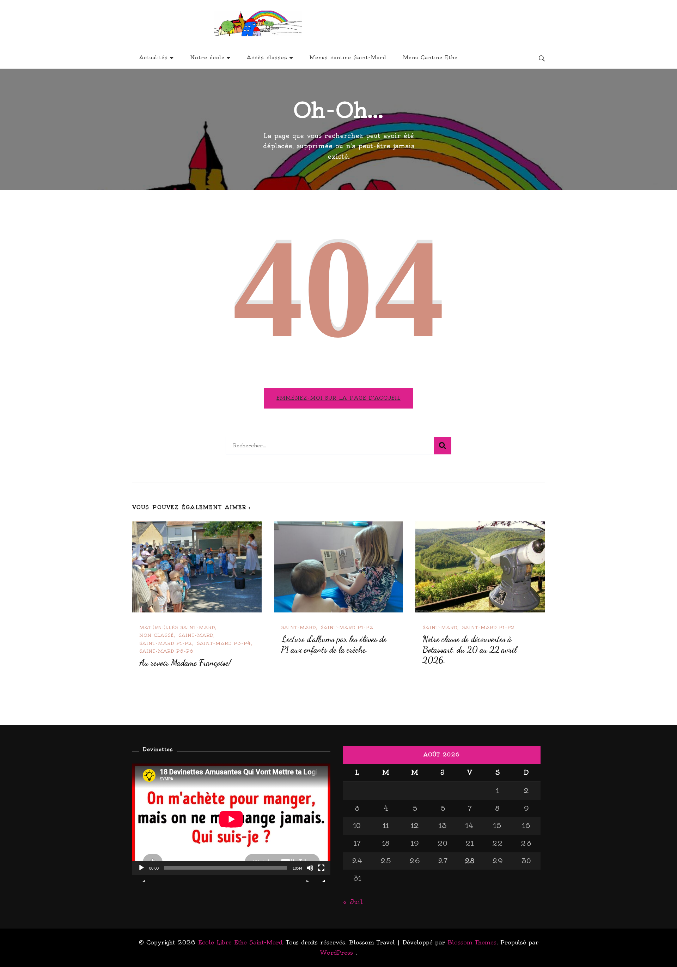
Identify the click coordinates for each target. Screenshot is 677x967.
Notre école (207, 57)
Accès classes (267, 57)
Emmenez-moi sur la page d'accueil (338, 398)
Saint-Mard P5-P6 (166, 651)
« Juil (353, 902)
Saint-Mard (195, 635)
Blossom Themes (471, 942)
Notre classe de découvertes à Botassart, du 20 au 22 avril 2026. (469, 649)
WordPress (336, 952)
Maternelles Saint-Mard (177, 627)
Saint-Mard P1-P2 (165, 643)
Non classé (156, 635)
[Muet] (309, 873)
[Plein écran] (321, 873)
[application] (231, 819)
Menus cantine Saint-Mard (348, 57)
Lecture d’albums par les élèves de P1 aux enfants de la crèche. (333, 644)
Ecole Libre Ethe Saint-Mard (386, 23)
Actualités (153, 57)
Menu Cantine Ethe (430, 57)
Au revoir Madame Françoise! (185, 663)
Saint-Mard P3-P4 (224, 643)
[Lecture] (141, 873)
